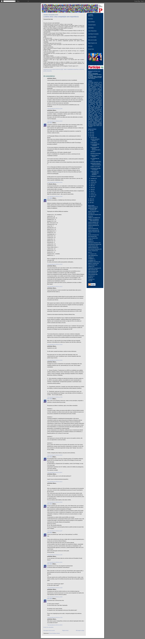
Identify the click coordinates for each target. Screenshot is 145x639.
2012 (91, 132)
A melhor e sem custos (95, 166)
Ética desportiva (91, 236)
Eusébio (89, 239)
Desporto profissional (92, 225)
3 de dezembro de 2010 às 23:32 (54, 455)
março (92, 193)
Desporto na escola (92, 223)
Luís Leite (49, 122)
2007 (91, 202)
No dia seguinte (94, 142)
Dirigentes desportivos (92, 231)
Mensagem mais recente (49, 630)
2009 (91, 199)
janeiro (92, 196)
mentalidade (90, 258)
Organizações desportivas (93, 268)
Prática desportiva (92, 274)
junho (92, 187)
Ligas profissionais (92, 255)
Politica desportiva (92, 269)
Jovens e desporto (92, 250)
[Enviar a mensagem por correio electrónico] (63, 69)
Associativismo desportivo (93, 214)
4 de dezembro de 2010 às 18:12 (54, 481)
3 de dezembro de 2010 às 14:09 (54, 196)
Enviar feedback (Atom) (54, 633)
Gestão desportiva (92, 245)
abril (92, 191)
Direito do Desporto (92, 228)
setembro (93, 182)
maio (92, 189)
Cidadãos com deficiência (93, 217)
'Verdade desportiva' (92, 206)
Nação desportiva (91, 264)
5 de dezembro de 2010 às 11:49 (54, 554)
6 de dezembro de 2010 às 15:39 (54, 596)
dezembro (93, 137)
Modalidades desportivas (73, 69)
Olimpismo (81, 69)
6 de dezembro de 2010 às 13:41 (54, 562)
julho (92, 185)
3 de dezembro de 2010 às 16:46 (54, 360)
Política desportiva (47, 71)
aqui (100, 74)
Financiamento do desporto (93, 244)
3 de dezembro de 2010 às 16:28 (54, 344)
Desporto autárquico (92, 222)
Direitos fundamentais (92, 230)
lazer (89, 252)
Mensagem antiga (80, 630)
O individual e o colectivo (96, 176)
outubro (92, 180)
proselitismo (90, 276)
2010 (91, 135)
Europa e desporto (92, 238)
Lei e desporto (91, 253)
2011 (91, 134)
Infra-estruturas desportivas (94, 249)
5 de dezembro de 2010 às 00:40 (54, 502)
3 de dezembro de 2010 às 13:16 (54, 182)
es (88, 233)
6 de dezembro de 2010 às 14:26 (54, 587)
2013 (91, 130)
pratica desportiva (91, 272)
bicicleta (89, 216)
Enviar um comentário (48, 627)
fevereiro (93, 194)
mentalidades (91, 260)
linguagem (90, 257)
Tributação (90, 279)
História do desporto (92, 247)
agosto (92, 183)
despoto (89, 226)
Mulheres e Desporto (92, 263)
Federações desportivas (93, 242)
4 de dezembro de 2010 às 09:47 (54, 472)
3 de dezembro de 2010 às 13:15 (54, 121)
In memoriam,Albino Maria (96, 161)
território (90, 277)
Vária (89, 280)
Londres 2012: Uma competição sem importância (61, 17)
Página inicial (65, 630)
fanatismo (90, 241)
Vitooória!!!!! (93, 151)
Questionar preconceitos (96, 153)
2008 (91, 200)
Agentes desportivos (92, 211)
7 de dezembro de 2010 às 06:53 (54, 625)
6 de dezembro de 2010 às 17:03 (54, 617)
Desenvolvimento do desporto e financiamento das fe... (96, 148)
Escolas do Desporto (92, 234)
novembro (93, 178)
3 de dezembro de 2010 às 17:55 (54, 397)
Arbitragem (90, 212)
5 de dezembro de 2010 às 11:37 (54, 531)
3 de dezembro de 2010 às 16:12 (54, 286)
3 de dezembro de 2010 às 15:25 (54, 264)
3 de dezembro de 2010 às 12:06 (54, 108)
